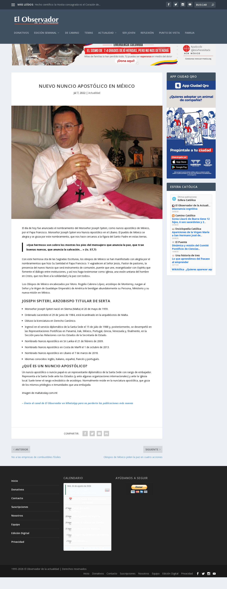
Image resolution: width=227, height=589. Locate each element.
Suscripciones (19, 507)
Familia (189, 32)
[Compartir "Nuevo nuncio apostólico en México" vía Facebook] (85, 433)
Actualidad (106, 32)
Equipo (15, 524)
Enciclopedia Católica (188, 228)
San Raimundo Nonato (86, 528)
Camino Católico (185, 215)
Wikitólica (178, 269)
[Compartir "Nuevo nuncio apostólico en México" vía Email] (99, 433)
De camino (72, 32)
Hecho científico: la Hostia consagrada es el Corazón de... (67, 4)
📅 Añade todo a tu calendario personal (87, 500)
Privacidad (17, 541)
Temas (88, 32)
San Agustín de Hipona (86, 516)
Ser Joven (128, 32)
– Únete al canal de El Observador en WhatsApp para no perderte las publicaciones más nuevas (77, 403)
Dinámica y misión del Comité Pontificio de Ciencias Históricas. (190, 248)
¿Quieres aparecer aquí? (200, 269)
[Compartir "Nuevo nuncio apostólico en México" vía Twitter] (92, 433)
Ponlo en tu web (94, 548)
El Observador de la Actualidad (194, 205)
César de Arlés (81, 508)
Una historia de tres (187, 255)
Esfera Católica (187, 200)
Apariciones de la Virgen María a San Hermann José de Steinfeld (190, 235)
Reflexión (147, 32)
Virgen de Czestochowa (81, 493)
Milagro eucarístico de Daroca (90, 534)
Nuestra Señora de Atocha (88, 522)
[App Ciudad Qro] (191, 129)
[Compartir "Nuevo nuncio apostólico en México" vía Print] (106, 433)
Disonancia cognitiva (184, 208)
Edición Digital (20, 533)
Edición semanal (45, 32)
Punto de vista (169, 32)
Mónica (76, 511)
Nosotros (17, 515)
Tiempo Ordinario (78, 489)
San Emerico (79, 541)
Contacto (17, 498)
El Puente (181, 242)
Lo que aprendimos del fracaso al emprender (191, 260)
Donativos (21, 32)
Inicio (14, 480)
